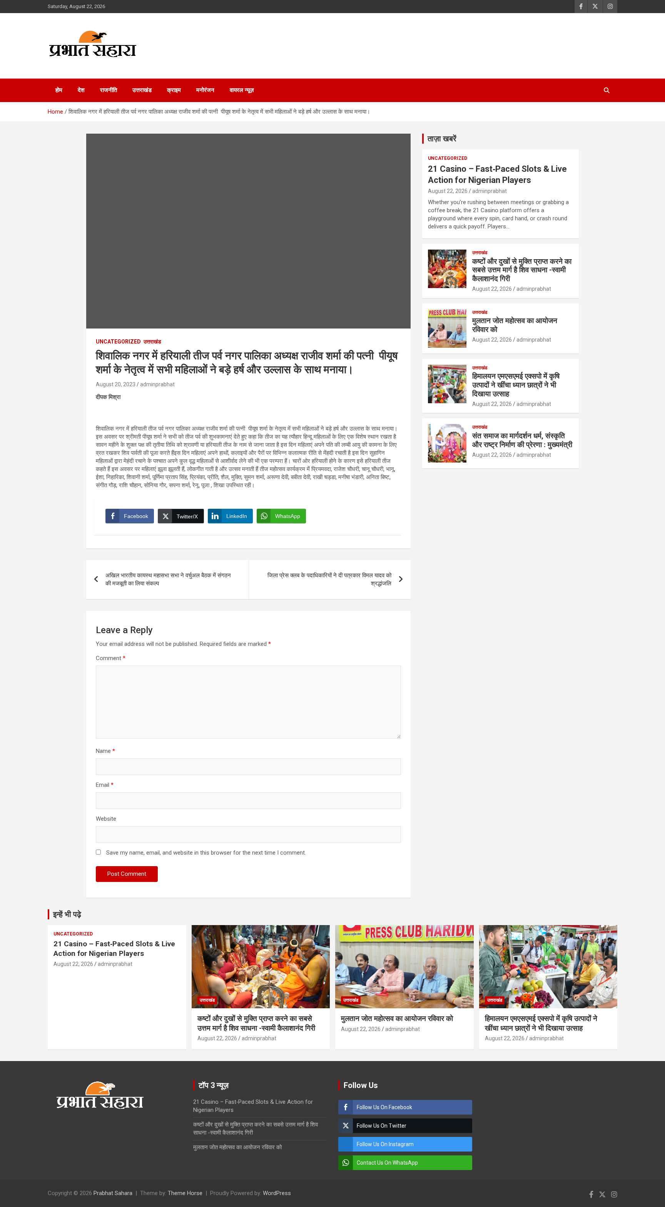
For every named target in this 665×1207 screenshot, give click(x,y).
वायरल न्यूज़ (242, 90)
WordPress (277, 1193)
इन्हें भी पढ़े (67, 914)
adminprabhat (157, 384)
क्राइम (174, 90)
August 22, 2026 (448, 191)
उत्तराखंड (142, 90)
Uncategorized (118, 342)
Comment (110, 658)
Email (105, 784)
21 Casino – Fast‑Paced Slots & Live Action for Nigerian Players (114, 948)
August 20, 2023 (115, 384)
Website (106, 818)
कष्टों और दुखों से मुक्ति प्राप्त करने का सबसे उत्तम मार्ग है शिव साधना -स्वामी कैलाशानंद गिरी (521, 270)
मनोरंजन (205, 90)
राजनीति (108, 90)
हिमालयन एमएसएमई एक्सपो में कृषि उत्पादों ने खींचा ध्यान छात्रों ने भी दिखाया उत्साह (516, 385)
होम (58, 90)
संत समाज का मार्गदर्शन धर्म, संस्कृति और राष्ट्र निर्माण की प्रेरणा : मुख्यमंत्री (522, 440)
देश (81, 90)
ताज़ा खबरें (442, 138)
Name (105, 751)
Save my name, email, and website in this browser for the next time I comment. (206, 852)
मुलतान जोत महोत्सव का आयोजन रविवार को (514, 325)
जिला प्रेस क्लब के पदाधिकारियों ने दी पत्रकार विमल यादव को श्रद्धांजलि (329, 579)
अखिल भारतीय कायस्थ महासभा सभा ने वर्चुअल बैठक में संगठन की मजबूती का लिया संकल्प (168, 579)
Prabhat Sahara (113, 1193)
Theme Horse (185, 1193)
